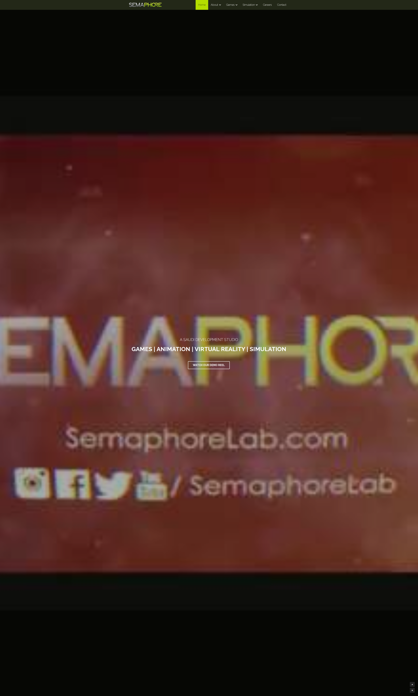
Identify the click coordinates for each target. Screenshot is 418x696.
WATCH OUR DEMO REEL (209, 365)
